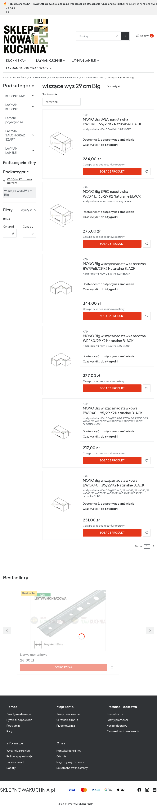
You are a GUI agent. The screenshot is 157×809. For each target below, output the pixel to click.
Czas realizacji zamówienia (123, 731)
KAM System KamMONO (64, 77)
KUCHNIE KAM (38, 77)
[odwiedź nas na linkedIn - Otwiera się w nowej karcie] (154, 790)
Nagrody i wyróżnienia (70, 762)
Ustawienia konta (67, 719)
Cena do (28, 226)
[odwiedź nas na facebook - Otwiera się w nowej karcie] (139, 790)
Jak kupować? (15, 762)
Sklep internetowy (74, 804)
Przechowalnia (65, 725)
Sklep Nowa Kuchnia (14, 77)
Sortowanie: (50, 94)
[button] (125, 36)
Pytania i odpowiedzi (20, 719)
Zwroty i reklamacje (19, 714)
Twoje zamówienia (68, 714)
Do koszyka (63, 667)
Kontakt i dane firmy (69, 750)
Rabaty (11, 767)
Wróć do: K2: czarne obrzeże (19, 181)
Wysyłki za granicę (18, 750)
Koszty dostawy (117, 725)
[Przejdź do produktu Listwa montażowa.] (68, 620)
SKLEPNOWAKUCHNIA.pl (27, 790)
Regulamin (13, 725)
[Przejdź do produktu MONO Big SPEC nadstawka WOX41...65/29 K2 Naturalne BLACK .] (61, 215)
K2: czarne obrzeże (92, 77)
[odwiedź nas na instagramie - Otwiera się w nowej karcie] (147, 790)
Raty (9, 731)
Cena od (8, 226)
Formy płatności (117, 719)
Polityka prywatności (20, 756)
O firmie (61, 756)
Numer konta (115, 714)
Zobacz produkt (112, 171)
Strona (138, 546)
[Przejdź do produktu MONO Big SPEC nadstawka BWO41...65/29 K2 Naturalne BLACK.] (61, 143)
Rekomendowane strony (72, 767)
